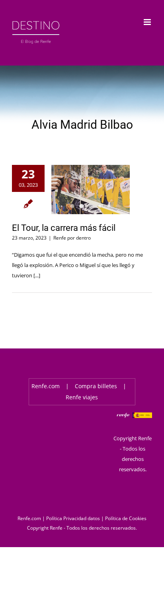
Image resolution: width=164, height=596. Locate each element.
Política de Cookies (125, 518)
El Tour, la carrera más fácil (63, 228)
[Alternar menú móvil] (148, 22)
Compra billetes (96, 386)
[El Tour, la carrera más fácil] (90, 189)
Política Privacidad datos (73, 518)
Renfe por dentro (72, 237)
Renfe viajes (82, 397)
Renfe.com (45, 386)
